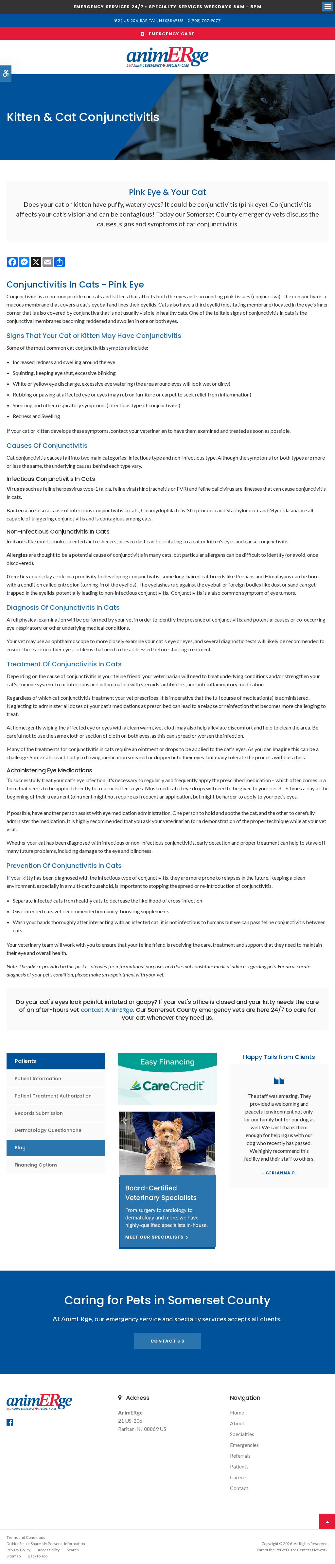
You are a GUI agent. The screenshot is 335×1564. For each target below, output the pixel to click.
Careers (239, 1477)
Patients (239, 1466)
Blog (20, 1147)
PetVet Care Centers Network (301, 1549)
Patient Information (38, 1078)
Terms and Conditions (26, 1537)
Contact (239, 1488)
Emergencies (244, 1445)
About (237, 1423)
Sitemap (14, 1556)
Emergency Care (169, 34)
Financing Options (36, 1165)
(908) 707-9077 (205, 20)
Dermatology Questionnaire (48, 1130)
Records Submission (39, 1113)
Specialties (242, 1434)
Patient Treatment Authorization (53, 1096)
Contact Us (167, 1341)
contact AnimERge (107, 1010)
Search (73, 1549)
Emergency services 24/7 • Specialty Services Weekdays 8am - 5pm (167, 7)
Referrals (240, 1455)
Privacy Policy (18, 1549)
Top (327, 1521)
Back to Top (37, 1556)
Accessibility (49, 1549)
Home (237, 1412)
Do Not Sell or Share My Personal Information (46, 1543)
